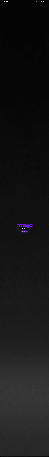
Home (33, 1)
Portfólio (42, 1)
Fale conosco (38, 1)
